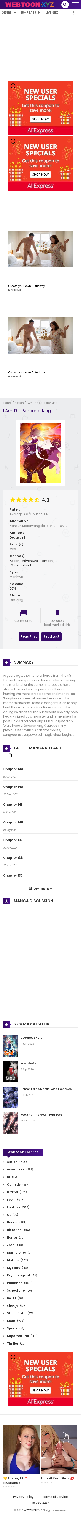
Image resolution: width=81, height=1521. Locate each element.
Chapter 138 (13, 858)
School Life (20, 1290)
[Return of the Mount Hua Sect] (10, 1122)
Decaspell (17, 537)
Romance (19, 1283)
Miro (13, 549)
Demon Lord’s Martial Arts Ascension (46, 1089)
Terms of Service (55, 1497)
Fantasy (47, 561)
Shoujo (15, 1305)
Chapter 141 (12, 804)
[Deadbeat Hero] (10, 1045)
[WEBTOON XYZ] (29, 4)
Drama (16, 1192)
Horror (15, 1237)
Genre (7, 12)
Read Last (51, 636)
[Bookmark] (57, 613)
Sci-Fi (14, 1298)
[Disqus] (40, 966)
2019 (13, 588)
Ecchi (14, 1199)
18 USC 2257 (40, 1502)
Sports (15, 1328)
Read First (29, 636)
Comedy (17, 1184)
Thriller (15, 1343)
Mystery (17, 1268)
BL (11, 1177)
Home (7, 403)
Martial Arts (19, 1252)
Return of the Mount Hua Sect (41, 1114)
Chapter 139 (13, 840)
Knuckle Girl (29, 1063)
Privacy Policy (23, 1497)
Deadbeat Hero (31, 1037)
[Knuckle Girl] (10, 1071)
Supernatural (21, 565)
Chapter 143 (13, 769)
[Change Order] (10, 754)
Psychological (21, 1275)
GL (12, 1215)
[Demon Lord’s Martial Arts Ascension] (10, 1097)
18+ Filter (28, 12)
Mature (17, 1260)
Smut (15, 1321)
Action (19, 403)
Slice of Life (19, 1313)
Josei (14, 1245)
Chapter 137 (13, 875)
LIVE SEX (51, 12)
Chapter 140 (13, 822)
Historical (18, 1230)
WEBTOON (30, 1510)
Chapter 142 (13, 787)
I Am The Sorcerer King (42, 403)
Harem (16, 1222)
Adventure (30, 561)
